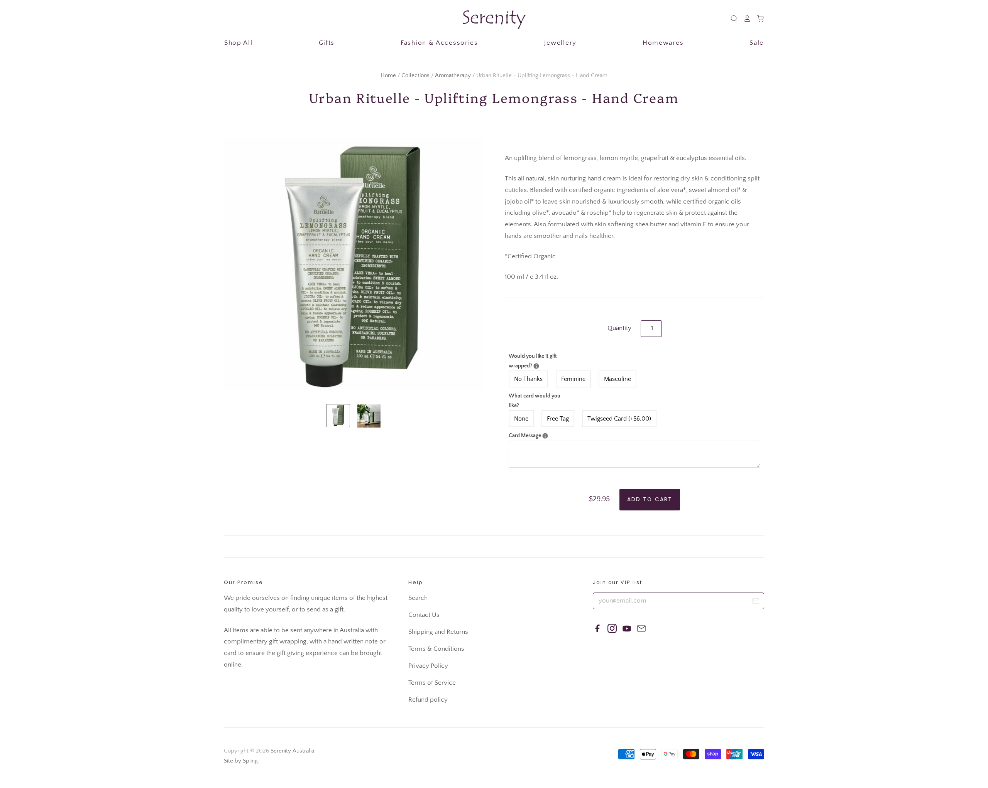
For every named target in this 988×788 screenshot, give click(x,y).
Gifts (327, 42)
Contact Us (424, 614)
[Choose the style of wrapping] (536, 366)
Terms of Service (432, 682)
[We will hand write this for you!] (545, 436)
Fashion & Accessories (439, 42)
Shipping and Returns (438, 631)
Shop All (238, 42)
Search (418, 597)
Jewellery (560, 42)
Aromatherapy (453, 75)
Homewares (663, 42)
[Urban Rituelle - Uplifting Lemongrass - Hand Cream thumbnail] (338, 415)
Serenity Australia (292, 751)
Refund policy (428, 699)
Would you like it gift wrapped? (538, 360)
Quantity (619, 328)
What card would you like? (534, 401)
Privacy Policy (428, 665)
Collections (415, 75)
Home (388, 75)
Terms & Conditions (436, 648)
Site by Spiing (241, 761)
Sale (756, 42)
